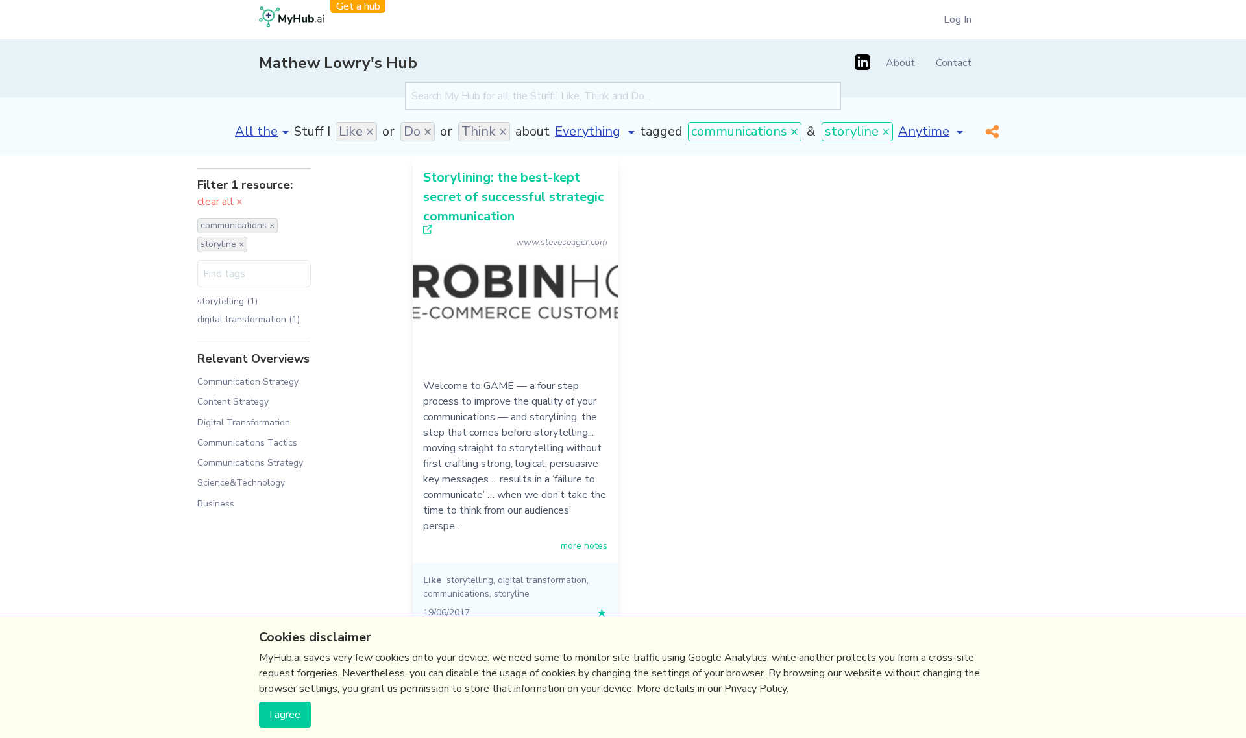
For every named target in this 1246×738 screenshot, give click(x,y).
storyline (512, 594)
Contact (953, 63)
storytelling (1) (227, 301)
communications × (744, 131)
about (532, 131)
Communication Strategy (248, 381)
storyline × (857, 131)
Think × (484, 131)
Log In (957, 19)
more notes (584, 546)
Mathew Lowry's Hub (338, 63)
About (900, 63)
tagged (661, 131)
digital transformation (542, 580)
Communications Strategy (250, 463)
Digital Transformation (243, 422)
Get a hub (358, 6)
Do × (418, 131)
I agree (284, 715)
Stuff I (312, 131)
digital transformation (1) (248, 319)
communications (456, 594)
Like (432, 580)
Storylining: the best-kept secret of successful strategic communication (513, 197)
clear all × (220, 202)
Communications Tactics (247, 442)
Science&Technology (241, 483)
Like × (356, 131)
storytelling (469, 580)
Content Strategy (233, 402)
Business (215, 503)
